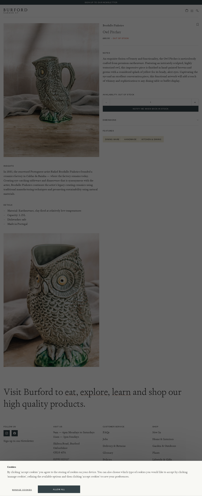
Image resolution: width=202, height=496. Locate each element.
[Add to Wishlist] (197, 24)
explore (94, 391)
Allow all (59, 489)
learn (121, 391)
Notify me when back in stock (150, 108)
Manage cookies (22, 489)
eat (70, 391)
